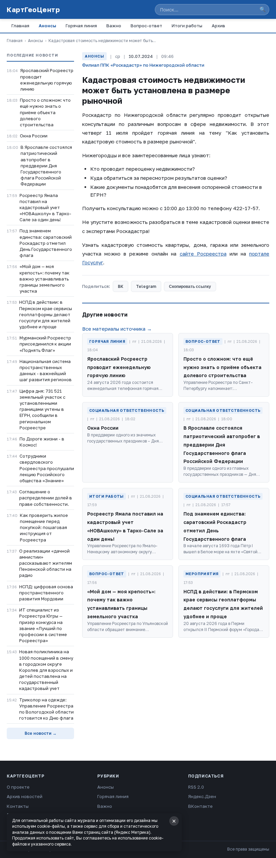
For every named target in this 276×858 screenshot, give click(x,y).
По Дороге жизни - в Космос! (42, 442)
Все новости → (41, 733)
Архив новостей (24, 796)
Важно (113, 25)
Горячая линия (81, 25)
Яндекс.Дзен (202, 796)
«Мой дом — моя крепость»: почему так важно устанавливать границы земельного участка (44, 279)
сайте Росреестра (203, 254)
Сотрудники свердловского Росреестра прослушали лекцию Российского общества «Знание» (47, 468)
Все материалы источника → (117, 329)
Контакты (18, 806)
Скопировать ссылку (190, 286)
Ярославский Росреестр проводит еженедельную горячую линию (46, 80)
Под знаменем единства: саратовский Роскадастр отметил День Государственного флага (46, 243)
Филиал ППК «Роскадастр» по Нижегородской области (143, 65)
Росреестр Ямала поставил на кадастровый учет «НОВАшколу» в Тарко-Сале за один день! (45, 208)
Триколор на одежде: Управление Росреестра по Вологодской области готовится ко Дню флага (46, 709)
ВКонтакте (200, 806)
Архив (218, 25)
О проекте (18, 787)
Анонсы (47, 25)
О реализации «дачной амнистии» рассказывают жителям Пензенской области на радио (45, 563)
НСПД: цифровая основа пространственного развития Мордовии (46, 592)
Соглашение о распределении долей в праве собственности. (45, 497)
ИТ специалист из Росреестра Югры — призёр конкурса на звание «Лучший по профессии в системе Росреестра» (43, 625)
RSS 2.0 (196, 787)
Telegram (146, 286)
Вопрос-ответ (146, 25)
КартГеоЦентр (33, 9)
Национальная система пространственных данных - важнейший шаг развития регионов (46, 371)
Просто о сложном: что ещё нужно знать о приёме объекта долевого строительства (45, 112)
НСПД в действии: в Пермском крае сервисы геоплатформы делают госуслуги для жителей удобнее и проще (45, 314)
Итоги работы (187, 25)
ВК (120, 286)
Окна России (33, 135)
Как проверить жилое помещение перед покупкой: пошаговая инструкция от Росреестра (44, 527)
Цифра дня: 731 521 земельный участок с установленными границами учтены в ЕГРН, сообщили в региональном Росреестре (42, 409)
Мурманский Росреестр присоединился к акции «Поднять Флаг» (45, 344)
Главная (20, 25)
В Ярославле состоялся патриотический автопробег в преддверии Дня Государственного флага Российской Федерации (46, 165)
